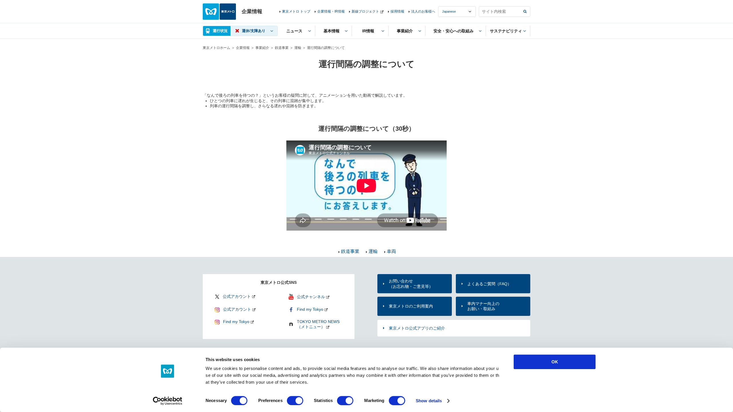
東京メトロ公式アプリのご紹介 (417, 328)
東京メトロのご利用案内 (411, 306)
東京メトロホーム (216, 48)
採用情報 (397, 11)
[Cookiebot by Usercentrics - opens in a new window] (168, 401)
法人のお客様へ (423, 11)
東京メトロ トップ (296, 11)
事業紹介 (262, 48)
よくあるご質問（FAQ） (489, 284)
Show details (429, 400)
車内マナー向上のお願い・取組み (483, 306)
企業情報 (243, 48)
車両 (391, 251)
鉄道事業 (282, 48)
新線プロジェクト (365, 11)
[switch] (295, 400)
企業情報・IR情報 (331, 11)
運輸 (297, 48)
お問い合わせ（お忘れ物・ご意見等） (411, 283)
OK (554, 361)
